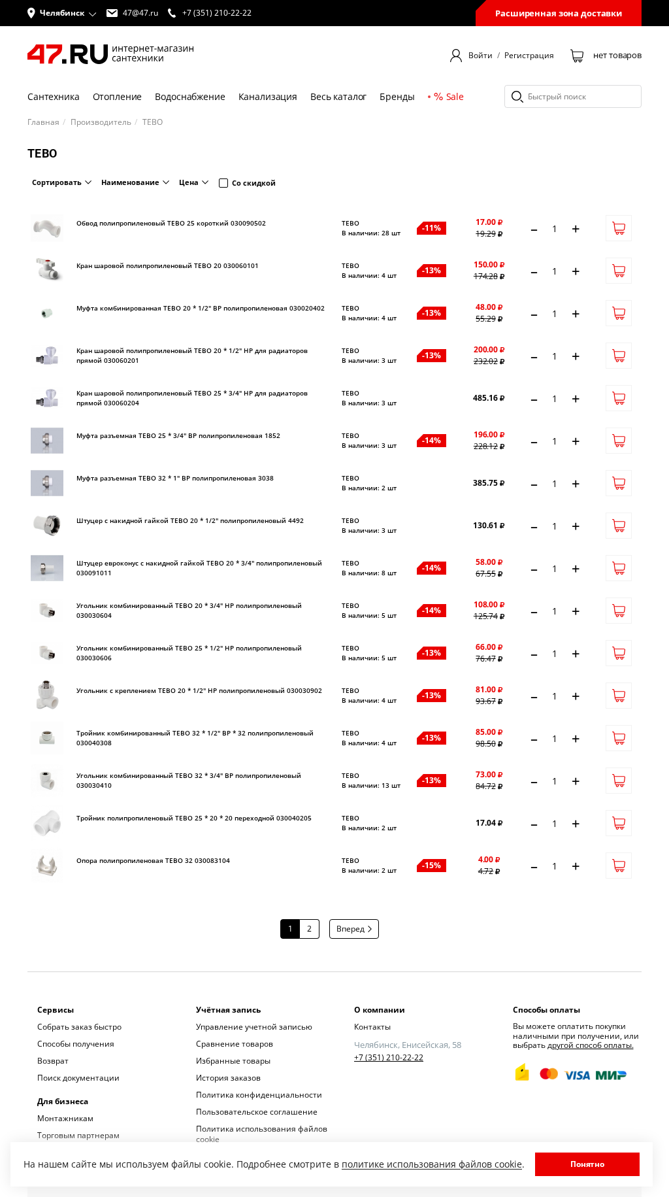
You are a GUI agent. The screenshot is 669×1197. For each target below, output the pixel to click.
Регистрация (529, 55)
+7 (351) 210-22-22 (388, 1058)
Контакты (372, 1026)
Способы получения (75, 1043)
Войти (480, 55)
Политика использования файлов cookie (261, 1134)
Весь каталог (338, 96)
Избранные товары (233, 1060)
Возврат (53, 1060)
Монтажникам (65, 1118)
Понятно (587, 1164)
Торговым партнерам (78, 1135)
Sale (455, 96)
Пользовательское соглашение (257, 1111)
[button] (62, 13)
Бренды (397, 96)
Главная (43, 122)
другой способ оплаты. (590, 1045)
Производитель (101, 122)
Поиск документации (78, 1077)
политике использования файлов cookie (432, 1164)
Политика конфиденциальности (259, 1094)
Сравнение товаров (234, 1043)
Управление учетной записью (254, 1026)
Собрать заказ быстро (79, 1026)
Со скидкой (254, 183)
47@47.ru (140, 13)
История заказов (228, 1077)
